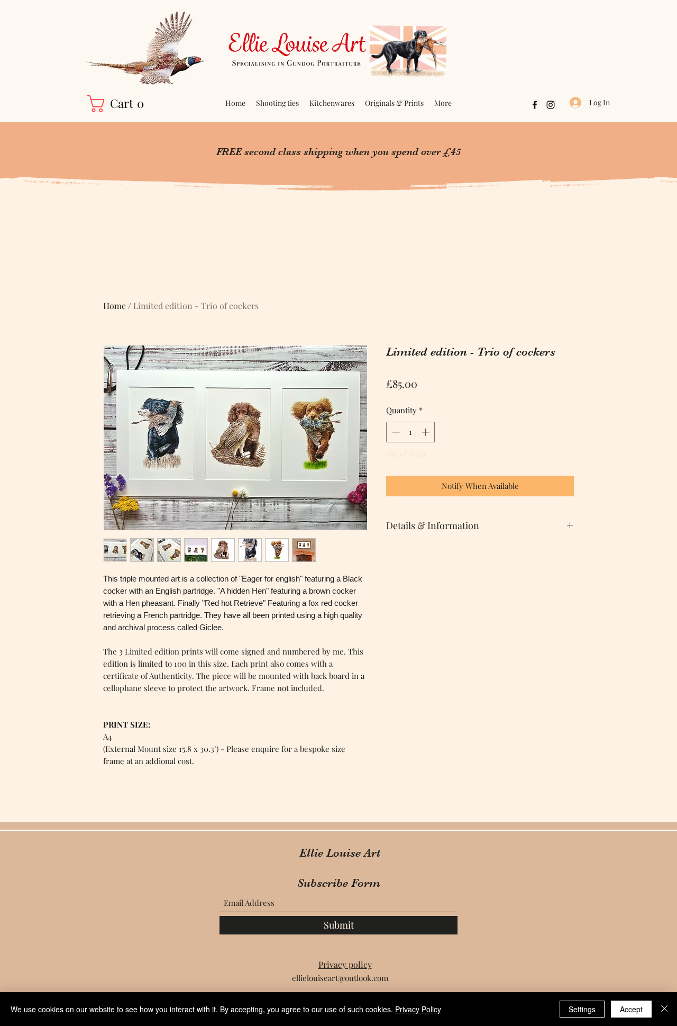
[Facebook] (534, 104)
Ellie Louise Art (339, 852)
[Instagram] (550, 104)
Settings (582, 1009)
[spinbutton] (410, 432)
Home (114, 305)
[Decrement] (395, 432)
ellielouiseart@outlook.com (340, 978)
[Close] (664, 1009)
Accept (631, 1009)
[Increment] (426, 432)
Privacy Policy (418, 1009)
